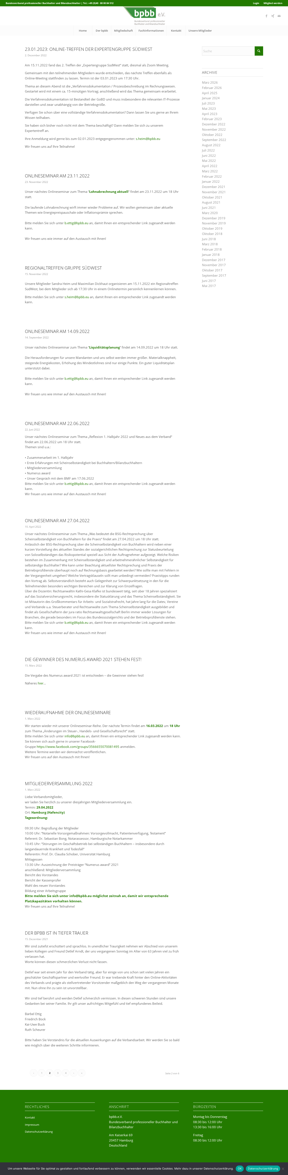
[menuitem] (256, 3)
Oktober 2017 (212, 270)
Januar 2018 (211, 254)
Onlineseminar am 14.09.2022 (57, 331)
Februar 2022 (212, 176)
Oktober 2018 (212, 234)
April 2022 (209, 166)
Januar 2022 (211, 181)
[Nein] (283, 1169)
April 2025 (209, 93)
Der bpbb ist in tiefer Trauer (56, 933)
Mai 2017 (209, 286)
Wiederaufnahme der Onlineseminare (68, 712)
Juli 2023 (208, 103)
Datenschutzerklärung (39, 1131)
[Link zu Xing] (273, 16)
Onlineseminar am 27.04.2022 (57, 520)
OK (240, 1168)
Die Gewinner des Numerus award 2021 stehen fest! (83, 659)
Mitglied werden (273, 3)
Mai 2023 (209, 108)
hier (40, 683)
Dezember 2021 (213, 187)
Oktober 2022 (212, 135)
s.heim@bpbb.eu (148, 139)
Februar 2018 (212, 249)
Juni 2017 (209, 281)
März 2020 (210, 213)
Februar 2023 (212, 119)
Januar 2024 (211, 98)
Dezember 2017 (213, 260)
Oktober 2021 (212, 197)
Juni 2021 (209, 207)
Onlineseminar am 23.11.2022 (57, 176)
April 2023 (209, 114)
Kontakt (30, 1117)
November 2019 (214, 223)
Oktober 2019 (212, 228)
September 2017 (214, 275)
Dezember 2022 (213, 124)
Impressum (32, 1125)
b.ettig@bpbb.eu (76, 223)
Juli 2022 (208, 150)
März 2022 (210, 171)
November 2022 (214, 129)
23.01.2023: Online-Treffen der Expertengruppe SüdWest (88, 49)
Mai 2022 (209, 160)
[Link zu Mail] (279, 16)
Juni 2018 (209, 239)
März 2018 (210, 244)
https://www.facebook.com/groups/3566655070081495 (78, 746)
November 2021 (214, 192)
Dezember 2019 (213, 218)
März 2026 (210, 82)
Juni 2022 (209, 155)
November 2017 (214, 265)
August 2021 (211, 202)
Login (256, 3)
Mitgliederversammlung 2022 (59, 783)
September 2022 (214, 140)
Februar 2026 (212, 88)
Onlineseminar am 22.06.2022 (57, 423)
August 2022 (211, 145)
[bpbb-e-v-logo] (144, 15)
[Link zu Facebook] (266, 16)
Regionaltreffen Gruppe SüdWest (63, 268)
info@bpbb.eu (75, 736)
